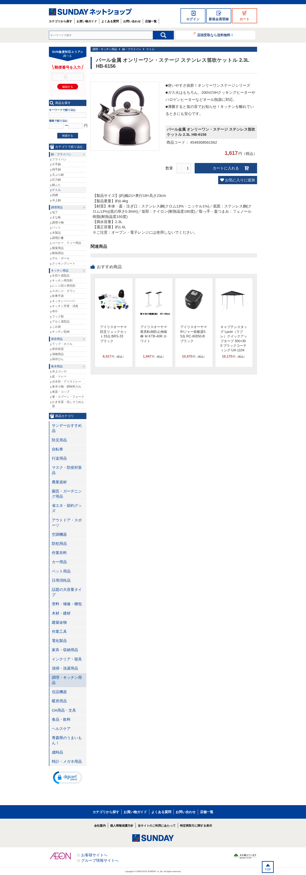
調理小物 (58, 222)
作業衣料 (59, 553)
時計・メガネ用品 (67, 761)
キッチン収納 (61, 331)
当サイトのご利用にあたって (157, 825)
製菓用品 (58, 248)
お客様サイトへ (94, 855)
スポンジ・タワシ (63, 290)
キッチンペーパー (63, 301)
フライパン (59, 159)
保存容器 (58, 348)
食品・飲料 (61, 719)
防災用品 (59, 440)
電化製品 (59, 641)
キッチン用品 (59, 270)
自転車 (57, 449)
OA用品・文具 (64, 710)
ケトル (150, 49)
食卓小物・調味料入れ (66, 386)
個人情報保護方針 (121, 825)
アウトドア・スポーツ (67, 522)
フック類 (58, 316)
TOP (268, 869)
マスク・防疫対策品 (67, 470)
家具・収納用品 (65, 650)
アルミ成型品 (61, 321)
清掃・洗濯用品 (65, 668)
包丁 (55, 212)
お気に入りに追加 (240, 180)
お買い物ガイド (87, 21)
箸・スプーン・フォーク (68, 396)
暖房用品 (59, 701)
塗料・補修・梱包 (67, 604)
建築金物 (59, 622)
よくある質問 (110, 21)
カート (245, 19)
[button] (67, 777)
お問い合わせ (132, 21)
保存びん (58, 359)
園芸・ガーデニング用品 (67, 494)
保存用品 (57, 339)
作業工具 (59, 631)
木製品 (56, 232)
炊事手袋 (58, 295)
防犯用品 (59, 544)
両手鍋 (56, 169)
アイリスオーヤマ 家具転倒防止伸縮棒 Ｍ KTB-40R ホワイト (153, 334)
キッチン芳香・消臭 (65, 306)
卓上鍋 (56, 200)
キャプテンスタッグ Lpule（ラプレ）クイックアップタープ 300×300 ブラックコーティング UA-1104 (233, 338)
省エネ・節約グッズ (67, 508)
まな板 (56, 217)
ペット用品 (61, 571)
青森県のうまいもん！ (67, 740)
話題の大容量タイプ (67, 592)
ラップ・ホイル (62, 344)
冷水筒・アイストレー (66, 381)
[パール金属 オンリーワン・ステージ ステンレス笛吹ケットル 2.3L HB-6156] (125, 145)
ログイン (193, 19)
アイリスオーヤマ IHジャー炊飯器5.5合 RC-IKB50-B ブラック (193, 334)
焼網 (55, 195)
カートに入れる (226, 168)
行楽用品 (59, 458)
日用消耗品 (61, 580)
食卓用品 (57, 366)
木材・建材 (61, 613)
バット (56, 227)
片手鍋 (56, 164)
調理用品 (57, 207)
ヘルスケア (61, 729)
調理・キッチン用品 (105, 49)
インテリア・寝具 (67, 659)
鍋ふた (56, 184)
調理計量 (58, 237)
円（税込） (114, 356)
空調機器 (59, 534)
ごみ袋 (56, 326)
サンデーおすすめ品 (67, 428)
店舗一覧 (151, 21)
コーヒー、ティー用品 (66, 242)
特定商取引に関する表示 (196, 825)
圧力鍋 (56, 179)
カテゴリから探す (60, 21)
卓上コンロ (59, 371)
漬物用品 (58, 354)
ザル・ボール (61, 258)
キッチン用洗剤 (62, 280)
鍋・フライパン (131, 49)
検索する (67, 135)
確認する (67, 86)
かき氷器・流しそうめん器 (68, 404)
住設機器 (59, 692)
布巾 (55, 311)
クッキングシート (63, 263)
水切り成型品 (61, 275)
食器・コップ (61, 391)
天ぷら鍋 (58, 174)
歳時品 (57, 752)
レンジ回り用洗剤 (63, 285)
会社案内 (100, 825)
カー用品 (59, 562)
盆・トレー (59, 376)
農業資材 (59, 482)
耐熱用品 (58, 253)
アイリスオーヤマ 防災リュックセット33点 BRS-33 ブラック (113, 334)
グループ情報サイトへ (100, 860)
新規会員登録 (219, 19)
